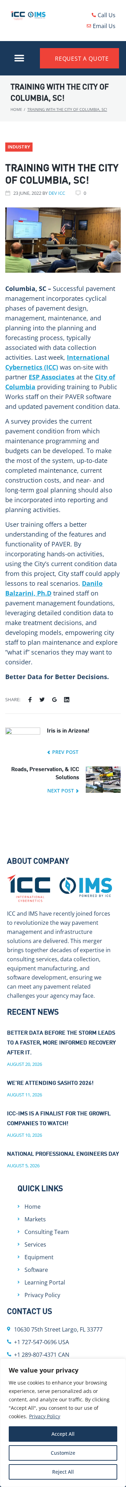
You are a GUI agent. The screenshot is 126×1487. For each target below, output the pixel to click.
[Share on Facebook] (30, 699)
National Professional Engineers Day (63, 1154)
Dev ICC (57, 193)
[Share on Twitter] (42, 699)
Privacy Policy (44, 1416)
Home (16, 109)
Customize (63, 1452)
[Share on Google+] (54, 699)
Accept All (63, 1433)
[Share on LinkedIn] (66, 699)
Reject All (63, 1471)
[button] (19, 58)
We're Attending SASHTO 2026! (50, 1083)
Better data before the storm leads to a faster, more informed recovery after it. (61, 1043)
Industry (19, 147)
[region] (63, 1423)
